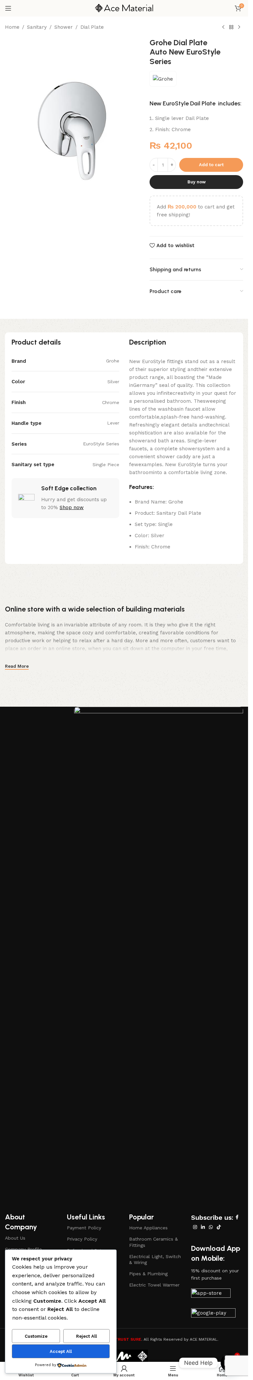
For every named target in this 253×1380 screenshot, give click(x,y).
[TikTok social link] (219, 1227)
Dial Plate (92, 27)
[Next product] (239, 27)
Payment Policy (84, 1227)
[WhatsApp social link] (211, 1227)
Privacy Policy (82, 1239)
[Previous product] (223, 27)
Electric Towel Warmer (154, 1284)
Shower (63, 27)
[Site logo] (124, 8)
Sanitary (37, 27)
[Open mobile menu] (8, 8)
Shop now (72, 507)
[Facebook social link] (237, 1217)
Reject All (86, 1336)
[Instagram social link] (195, 1227)
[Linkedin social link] (203, 1227)
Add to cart (211, 164)
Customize (36, 1336)
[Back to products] (231, 27)
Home (12, 27)
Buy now (196, 181)
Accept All (61, 1351)
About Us (15, 1238)
